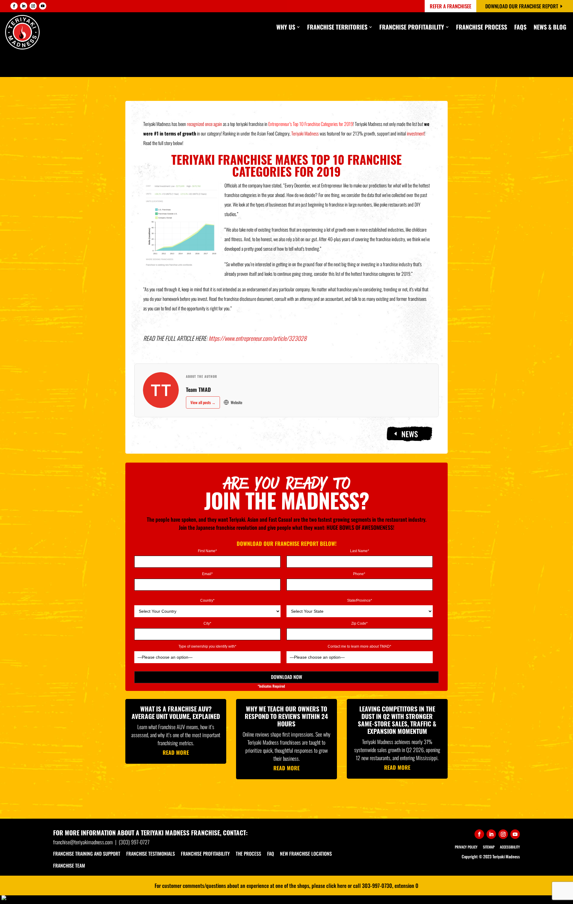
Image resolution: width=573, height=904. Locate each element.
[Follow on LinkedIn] (23, 6)
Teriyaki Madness (305, 133)
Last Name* (359, 551)
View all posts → (202, 402)
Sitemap (489, 846)
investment (415, 133)
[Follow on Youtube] (42, 6)
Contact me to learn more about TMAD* (359, 647)
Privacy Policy (466, 846)
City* (207, 624)
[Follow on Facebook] (14, 6)
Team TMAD (198, 389)
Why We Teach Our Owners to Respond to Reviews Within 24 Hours (286, 716)
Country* (207, 601)
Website (236, 402)
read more (176, 752)
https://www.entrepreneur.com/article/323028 (257, 338)
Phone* (359, 574)
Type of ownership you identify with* (207, 647)
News (409, 433)
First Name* (207, 551)
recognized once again (204, 123)
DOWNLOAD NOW (286, 676)
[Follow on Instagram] (33, 6)
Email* (207, 574)
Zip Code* (359, 624)
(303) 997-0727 (134, 842)
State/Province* (359, 601)
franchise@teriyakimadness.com (83, 842)
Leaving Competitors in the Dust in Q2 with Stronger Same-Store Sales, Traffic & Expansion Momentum (397, 720)
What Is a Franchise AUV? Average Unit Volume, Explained (176, 712)
